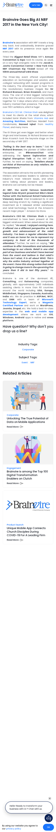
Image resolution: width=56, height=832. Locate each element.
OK (48, 827)
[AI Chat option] (49, 818)
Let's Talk (36, 5)
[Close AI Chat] (49, 798)
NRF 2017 (8, 48)
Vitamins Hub (41, 118)
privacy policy (13, 828)
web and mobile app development (28, 313)
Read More (13, 426)
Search (46, 5)
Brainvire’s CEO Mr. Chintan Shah (20, 112)
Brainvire (8, 42)
